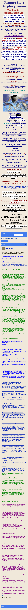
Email (5, 596)
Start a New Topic (5, 241)
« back (2, 606)
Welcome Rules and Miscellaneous (10, 238)
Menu (4, 233)
